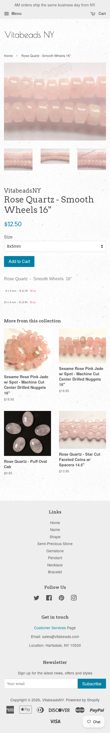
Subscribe (91, 684)
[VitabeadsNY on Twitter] (37, 598)
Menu (16, 13)
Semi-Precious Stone (55, 543)
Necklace (55, 564)
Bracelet (55, 571)
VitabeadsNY (53, 699)
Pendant (55, 557)
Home (8, 55)
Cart (101, 13)
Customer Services (50, 627)
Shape (55, 536)
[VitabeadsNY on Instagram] (74, 598)
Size (8, 237)
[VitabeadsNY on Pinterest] (61, 598)
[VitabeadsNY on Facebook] (49, 598)
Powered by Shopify (83, 699)
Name (55, 529)
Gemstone (55, 550)
